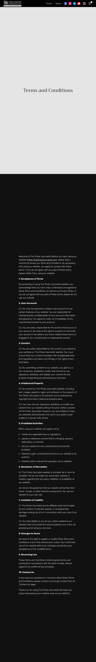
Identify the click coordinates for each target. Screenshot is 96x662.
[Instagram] (70, 3)
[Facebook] (65, 3)
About (58, 3)
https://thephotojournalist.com (41, 260)
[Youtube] (79, 3)
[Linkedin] (74, 3)
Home (49, 3)
